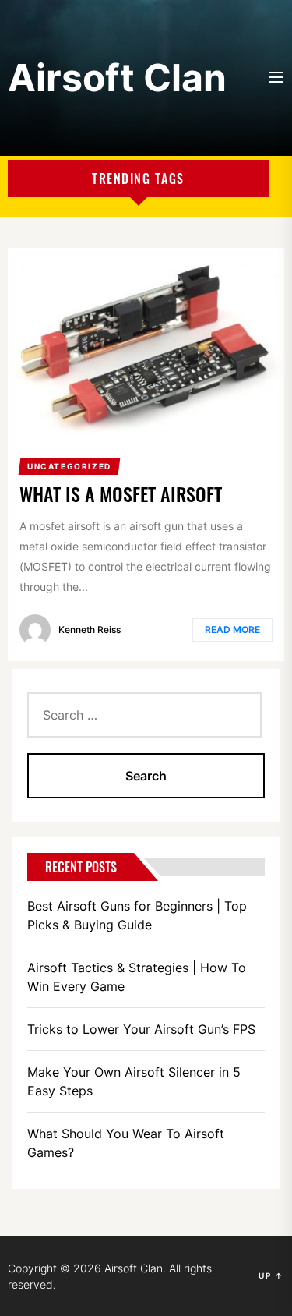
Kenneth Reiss (89, 629)
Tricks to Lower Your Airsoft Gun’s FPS (141, 1029)
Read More (232, 629)
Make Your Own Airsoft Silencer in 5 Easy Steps (134, 1081)
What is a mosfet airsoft (120, 493)
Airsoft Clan (117, 78)
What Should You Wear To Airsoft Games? (125, 1143)
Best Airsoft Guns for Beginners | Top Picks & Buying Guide (137, 915)
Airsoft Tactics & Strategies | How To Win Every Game (136, 977)
